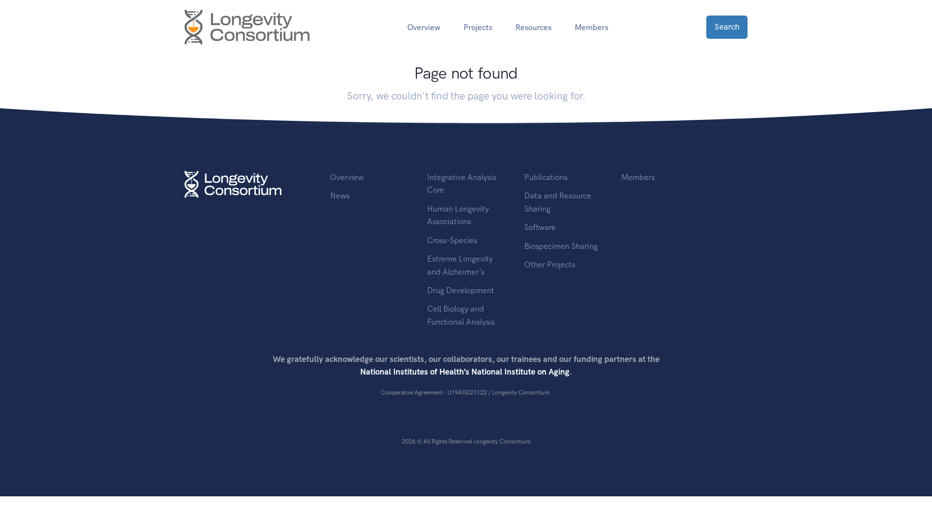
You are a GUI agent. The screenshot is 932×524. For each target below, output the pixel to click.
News (340, 195)
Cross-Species (452, 240)
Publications (545, 177)
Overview (347, 177)
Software (540, 227)
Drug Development (460, 290)
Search (727, 27)
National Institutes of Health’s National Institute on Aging (464, 372)
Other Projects (549, 264)
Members (591, 27)
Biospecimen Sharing (561, 246)
